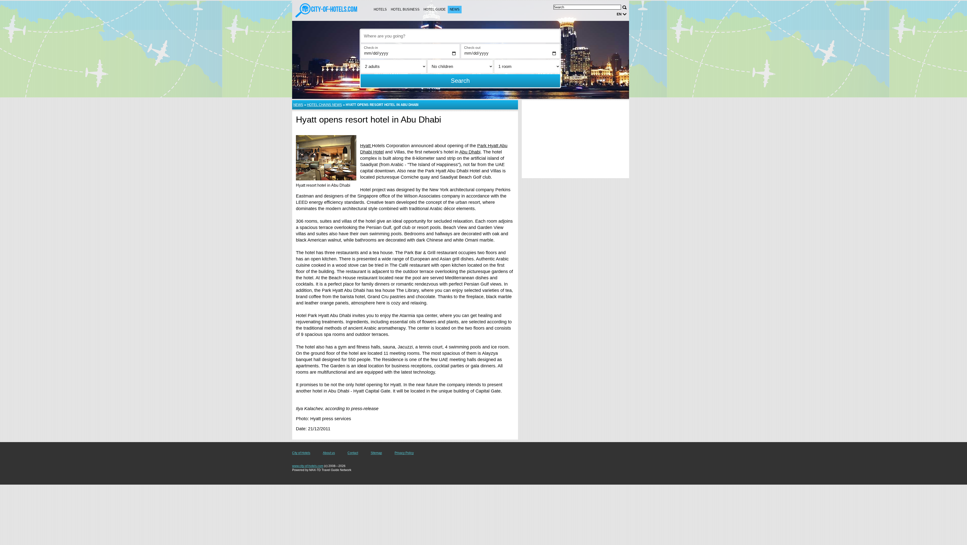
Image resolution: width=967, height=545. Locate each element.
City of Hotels (301, 453)
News (455, 9)
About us (329, 453)
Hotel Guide (435, 9)
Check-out (472, 48)
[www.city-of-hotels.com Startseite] (326, 10)
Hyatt (366, 145)
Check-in (371, 48)
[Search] (625, 7)
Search (460, 80)
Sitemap (376, 453)
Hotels (380, 9)
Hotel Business (405, 9)
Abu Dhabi (469, 151)
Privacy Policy (404, 453)
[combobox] (460, 36)
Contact (353, 453)
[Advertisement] (575, 139)
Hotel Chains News (324, 105)
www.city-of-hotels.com (307, 466)
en (619, 14)
